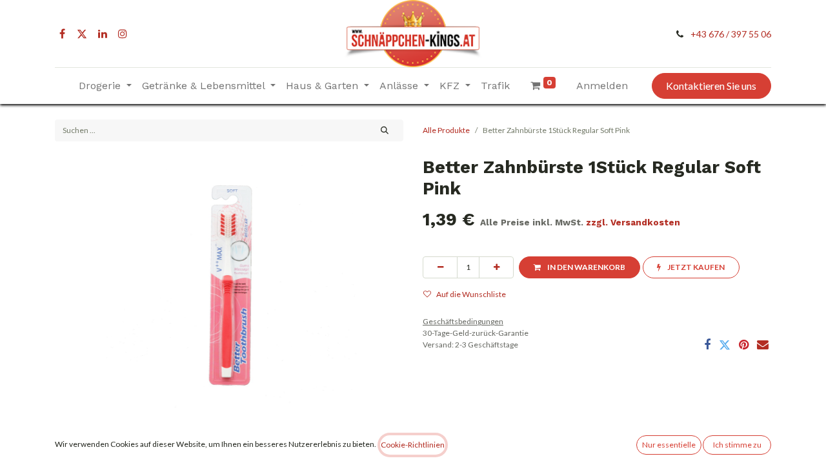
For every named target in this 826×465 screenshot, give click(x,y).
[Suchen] (385, 130)
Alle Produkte (446, 130)
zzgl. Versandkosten (633, 222)
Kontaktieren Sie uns (711, 85)
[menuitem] (495, 86)
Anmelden (602, 85)
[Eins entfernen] (440, 267)
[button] (579, 267)
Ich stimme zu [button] (737, 445)
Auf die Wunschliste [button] (471, 294)
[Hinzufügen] (496, 267)
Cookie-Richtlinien (413, 445)
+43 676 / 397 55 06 (730, 33)
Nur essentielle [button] (669, 445)
